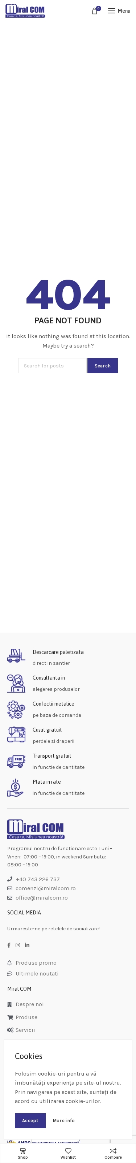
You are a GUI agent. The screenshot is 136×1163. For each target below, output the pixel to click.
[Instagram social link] (17, 945)
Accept (30, 1120)
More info (64, 1120)
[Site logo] (25, 11)
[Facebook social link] (9, 945)
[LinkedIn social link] (27, 945)
